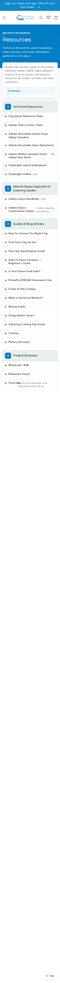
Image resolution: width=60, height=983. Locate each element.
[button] (4, 17)
